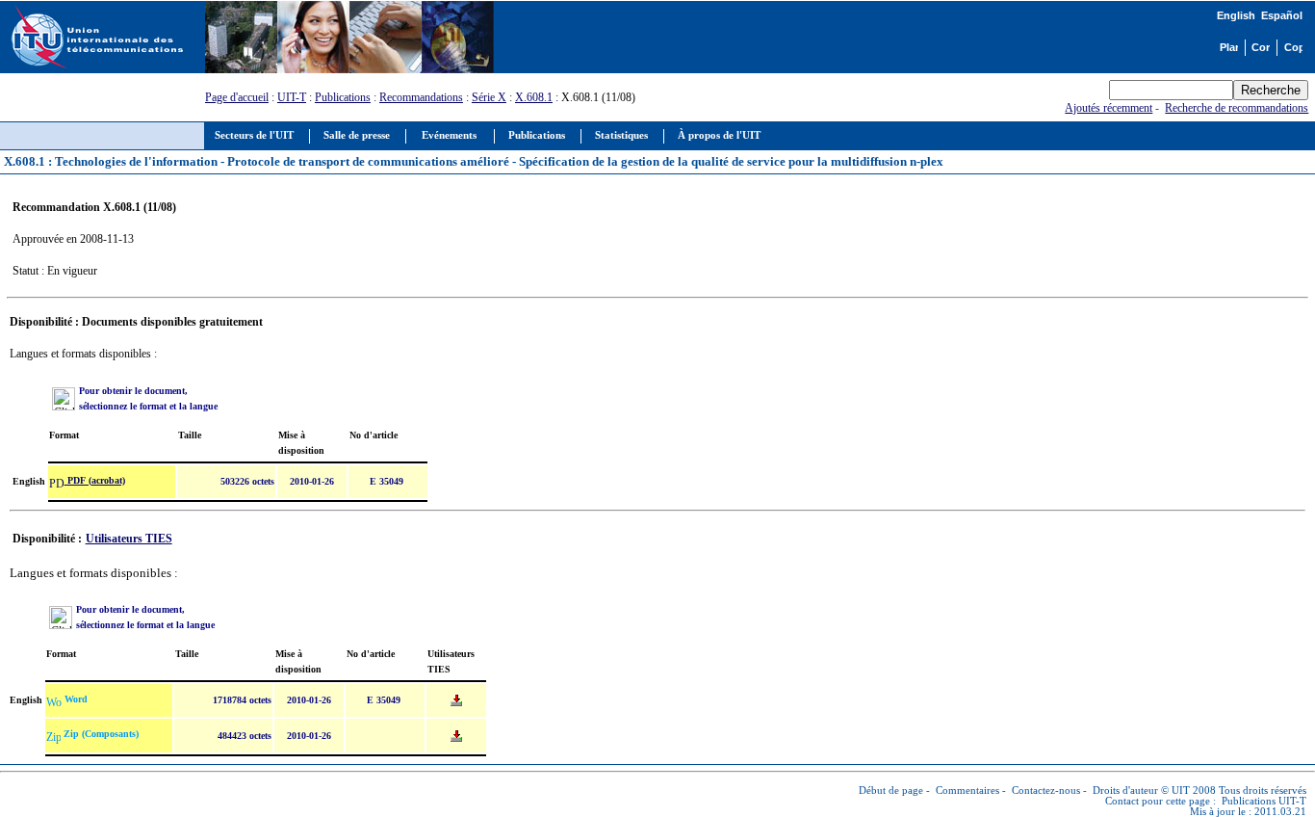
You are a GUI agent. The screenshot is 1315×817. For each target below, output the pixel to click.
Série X (489, 97)
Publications (343, 97)
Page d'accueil (237, 97)
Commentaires (967, 790)
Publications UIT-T (1264, 801)
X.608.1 (534, 97)
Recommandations (421, 97)
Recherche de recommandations (1236, 108)
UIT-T (291, 97)
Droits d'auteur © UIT (1141, 790)
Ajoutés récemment (1108, 108)
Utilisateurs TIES (129, 538)
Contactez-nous (1046, 790)
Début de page (891, 790)
